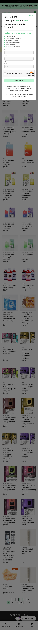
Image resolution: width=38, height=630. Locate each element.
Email (6, 63)
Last (5, 61)
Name (6, 49)
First (6, 55)
